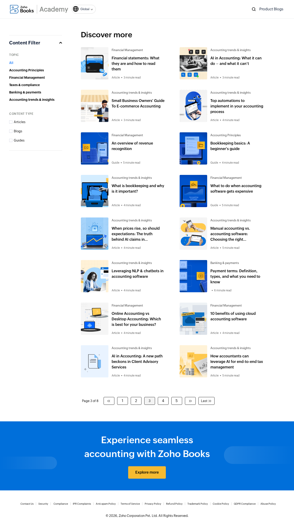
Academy (54, 9)
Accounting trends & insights (31, 99)
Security (43, 503)
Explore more (147, 472)
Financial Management (27, 77)
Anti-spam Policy (106, 503)
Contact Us (27, 503)
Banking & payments (25, 92)
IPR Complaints (82, 503)
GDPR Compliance (245, 503)
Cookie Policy (221, 503)
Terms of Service (130, 503)
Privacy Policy (153, 503)
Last (204, 401)
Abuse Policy (268, 503)
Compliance (61, 503)
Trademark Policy (197, 503)
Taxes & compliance (24, 85)
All (11, 63)
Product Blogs (271, 9)
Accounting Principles (26, 70)
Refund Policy (174, 503)
